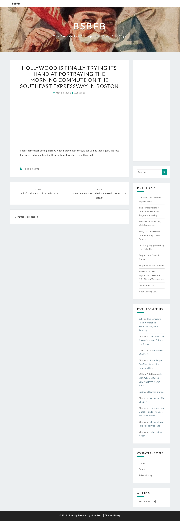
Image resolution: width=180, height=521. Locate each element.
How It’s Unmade (156, 391)
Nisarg (117, 515)
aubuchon (80, 93)
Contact (143, 469)
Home (142, 462)
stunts (35, 168)
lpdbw (142, 391)
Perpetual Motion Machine (152, 265)
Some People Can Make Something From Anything (150, 364)
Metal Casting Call (148, 291)
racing (27, 168)
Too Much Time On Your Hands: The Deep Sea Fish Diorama (151, 412)
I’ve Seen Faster (146, 285)
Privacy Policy (145, 475)
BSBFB (16, 3)
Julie (141, 318)
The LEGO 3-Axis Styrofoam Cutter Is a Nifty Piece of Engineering (151, 275)
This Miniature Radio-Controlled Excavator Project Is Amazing (149, 211)
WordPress (97, 515)
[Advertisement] (152, 109)
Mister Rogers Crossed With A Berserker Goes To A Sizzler (99, 193)
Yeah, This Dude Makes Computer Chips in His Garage (149, 235)
